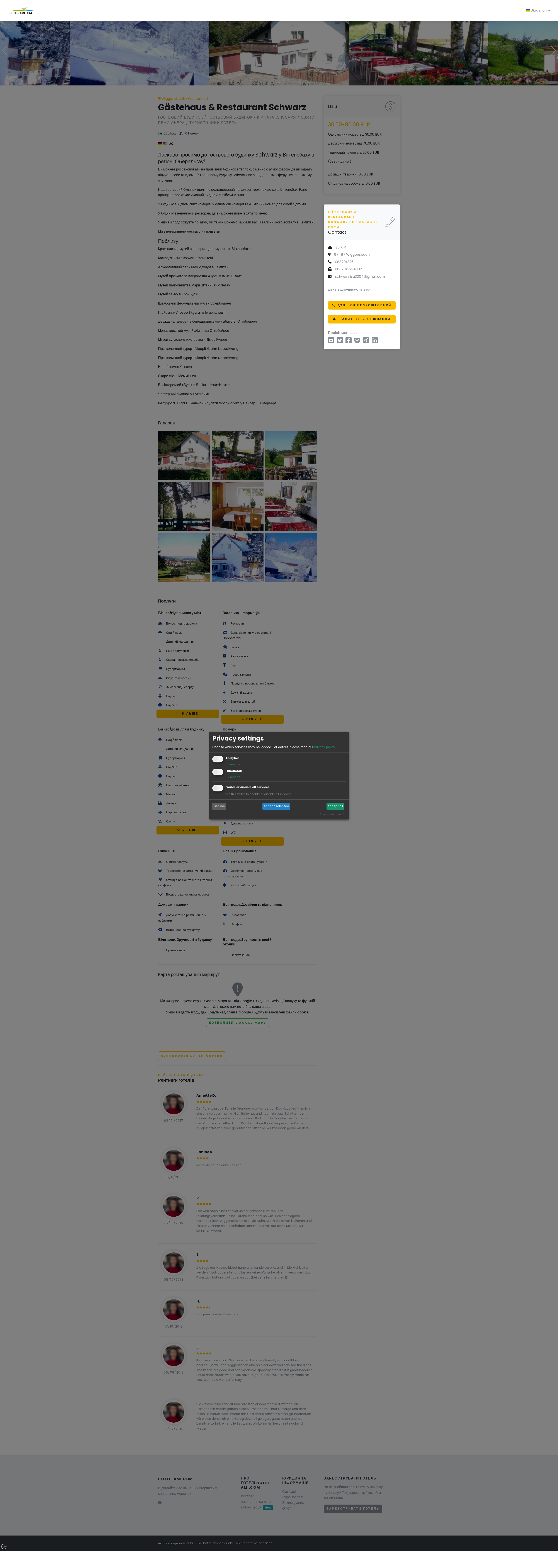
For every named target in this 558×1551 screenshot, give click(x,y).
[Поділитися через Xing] (366, 341)
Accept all (335, 806)
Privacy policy (324, 747)
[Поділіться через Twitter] (340, 341)
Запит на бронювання (364, 319)
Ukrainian (538, 10)
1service (232, 764)
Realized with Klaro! (332, 814)
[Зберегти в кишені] (357, 341)
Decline (219, 806)
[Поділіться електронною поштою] (331, 341)
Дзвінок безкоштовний (365, 305)
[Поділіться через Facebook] (348, 341)
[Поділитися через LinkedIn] (375, 341)
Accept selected (276, 806)
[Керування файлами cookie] (4, 1547)
